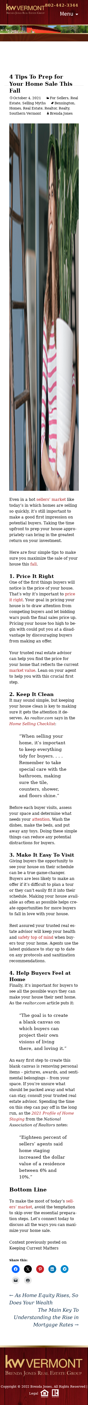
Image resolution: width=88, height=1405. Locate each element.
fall (33, 564)
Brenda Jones (61, 113)
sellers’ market (51, 499)
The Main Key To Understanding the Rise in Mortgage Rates (46, 1317)
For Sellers (59, 98)
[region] (44, 29)
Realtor (50, 108)
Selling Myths (34, 103)
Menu (66, 13)
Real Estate (33, 108)
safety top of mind (35, 937)
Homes (15, 108)
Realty (64, 108)
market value (22, 670)
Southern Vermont (25, 113)
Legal (33, 1393)
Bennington (64, 103)
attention (41, 819)
